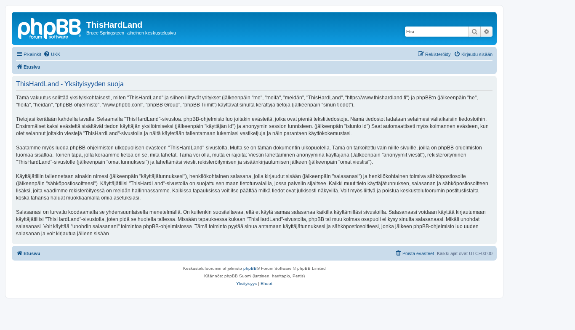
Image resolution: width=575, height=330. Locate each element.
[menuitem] (51, 54)
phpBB (250, 268)
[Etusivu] (50, 27)
